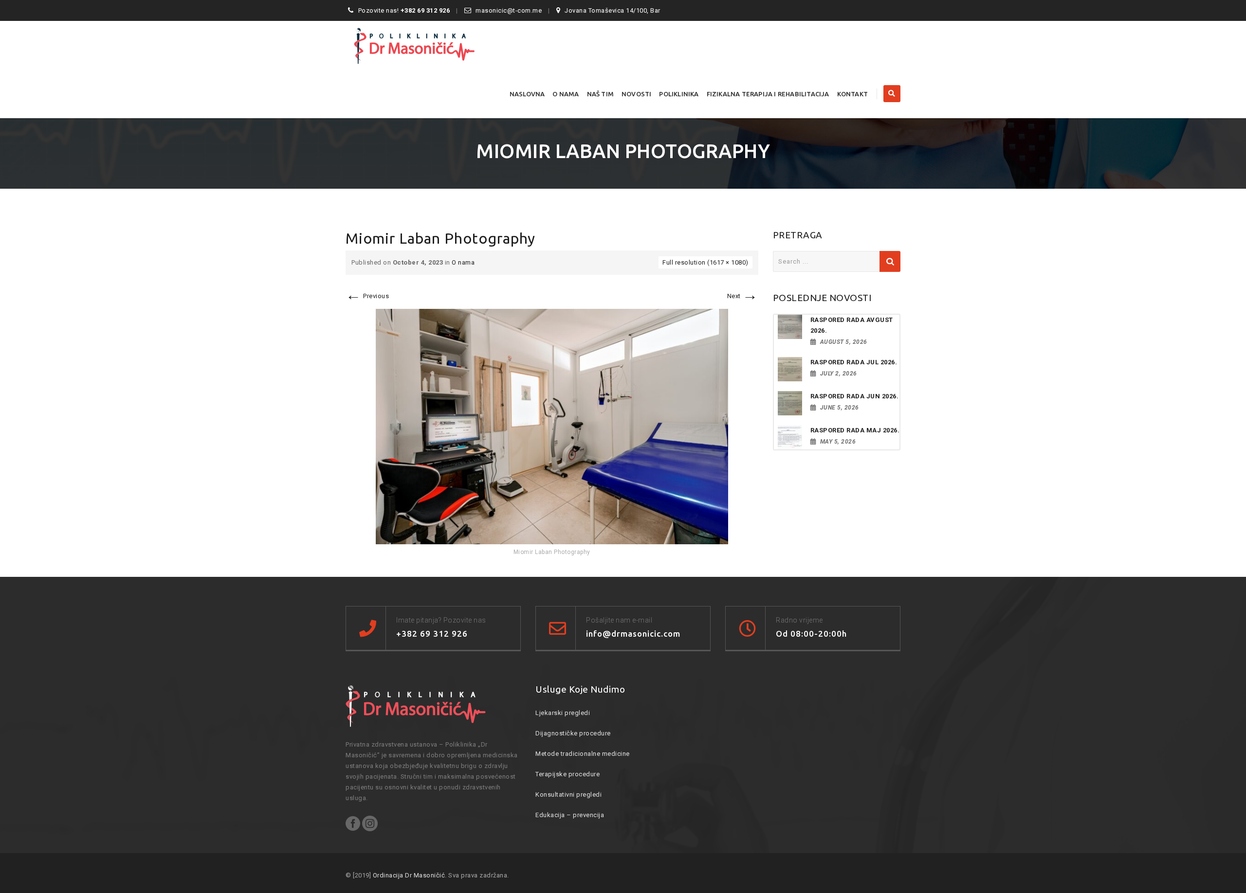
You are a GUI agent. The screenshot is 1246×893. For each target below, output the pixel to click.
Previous (367, 296)
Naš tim (600, 93)
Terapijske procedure (567, 774)
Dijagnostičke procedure (573, 733)
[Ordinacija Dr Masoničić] (431, 45)
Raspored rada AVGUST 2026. (851, 325)
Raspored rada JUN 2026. (854, 396)
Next (742, 296)
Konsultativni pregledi (568, 794)
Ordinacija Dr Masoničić (409, 875)
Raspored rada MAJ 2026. (855, 430)
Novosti (636, 93)
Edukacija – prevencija (569, 815)
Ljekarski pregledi (562, 712)
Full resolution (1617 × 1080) (705, 262)
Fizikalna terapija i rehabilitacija (768, 93)
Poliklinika (678, 93)
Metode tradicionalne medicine (582, 753)
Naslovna (527, 93)
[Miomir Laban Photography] (552, 425)
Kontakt (852, 93)
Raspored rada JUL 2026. (854, 362)
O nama (565, 93)
